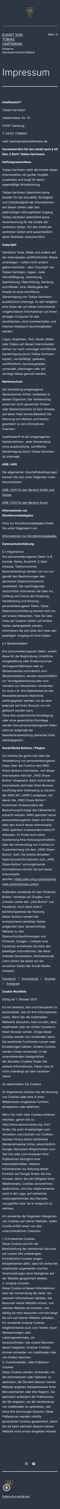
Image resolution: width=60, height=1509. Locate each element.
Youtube (49, 979)
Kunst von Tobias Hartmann (12, 39)
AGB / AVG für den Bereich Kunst (25, 502)
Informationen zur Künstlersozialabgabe (29, 536)
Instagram (13, 983)
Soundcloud (30, 979)
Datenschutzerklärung (16, 1496)
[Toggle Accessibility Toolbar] (6, 1487)
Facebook (9, 979)
